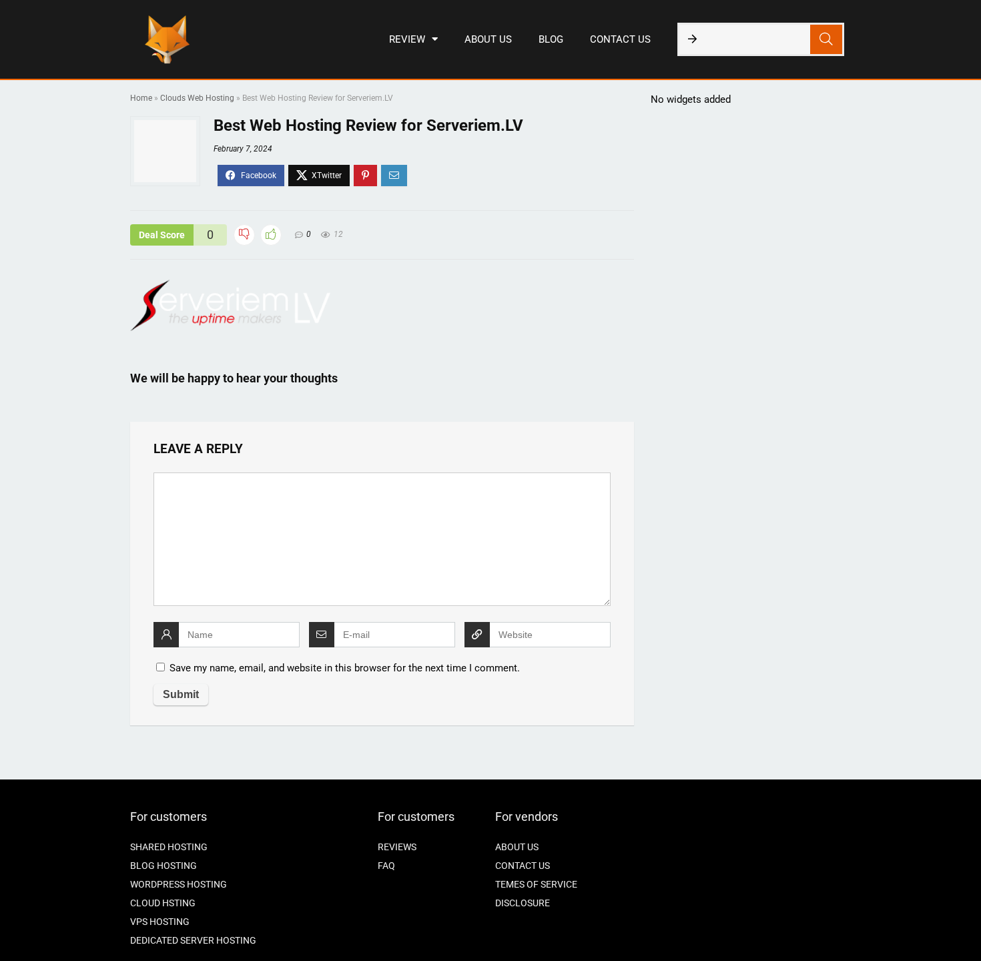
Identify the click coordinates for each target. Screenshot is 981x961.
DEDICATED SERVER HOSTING (193, 940)
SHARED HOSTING (169, 847)
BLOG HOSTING (163, 865)
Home (141, 98)
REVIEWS (397, 847)
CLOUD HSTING (163, 903)
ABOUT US (488, 39)
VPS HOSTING (160, 921)
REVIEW (407, 39)
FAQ (386, 865)
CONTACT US (620, 39)
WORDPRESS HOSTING (178, 884)
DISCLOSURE (522, 903)
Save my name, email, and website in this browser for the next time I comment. (345, 668)
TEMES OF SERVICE (536, 884)
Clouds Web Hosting (197, 98)
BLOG (551, 39)
